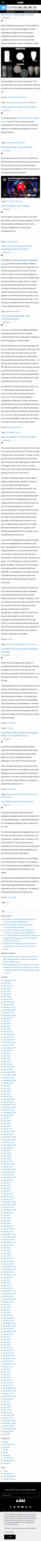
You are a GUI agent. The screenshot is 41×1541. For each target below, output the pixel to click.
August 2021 (8, 1050)
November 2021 (9, 1042)
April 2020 (7, 1094)
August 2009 (8, 1431)
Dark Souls (10, 102)
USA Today (11, 897)
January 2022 (8, 1037)
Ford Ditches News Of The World (17, 801)
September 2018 (9, 1145)
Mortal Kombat (16, 201)
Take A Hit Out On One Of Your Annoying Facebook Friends (16, 247)
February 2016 (9, 1229)
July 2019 (6, 1118)
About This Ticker (10, 12)
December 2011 (9, 1356)
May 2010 (7, 1407)
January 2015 (8, 1264)
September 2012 (9, 1331)
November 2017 (9, 1172)
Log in (5, 1471)
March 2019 (7, 1129)
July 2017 (6, 1183)
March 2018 (7, 1161)
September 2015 (9, 1242)
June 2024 (7, 983)
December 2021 (9, 1040)
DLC (7, 201)
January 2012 (8, 1353)
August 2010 (8, 1399)
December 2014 (9, 1266)
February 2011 (9, 1383)
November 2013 (9, 1293)
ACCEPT (10, 1537)
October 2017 (8, 1175)
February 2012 (9, 1350)
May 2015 (7, 1253)
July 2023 (6, 988)
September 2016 (9, 1210)
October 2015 (8, 1239)
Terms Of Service (12, 1524)
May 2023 (7, 994)
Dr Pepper (17, 644)
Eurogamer (11, 723)
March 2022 (7, 1031)
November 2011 (9, 1358)
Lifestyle (6, 1447)
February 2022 (9, 1034)
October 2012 (8, 1329)
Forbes (10, 639)
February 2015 (9, 1261)
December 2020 (9, 1072)
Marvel (22, 143)
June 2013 (7, 1307)
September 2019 (9, 1113)
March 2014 (7, 1288)
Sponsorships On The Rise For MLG (18, 437)
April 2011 (7, 1377)
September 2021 (9, 1048)
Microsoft (33, 794)
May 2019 (7, 1123)
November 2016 (9, 1204)
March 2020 (7, 1096)
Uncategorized (9, 1460)
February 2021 (9, 1067)
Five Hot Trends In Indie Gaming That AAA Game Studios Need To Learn (21, 970)
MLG (23, 644)
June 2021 (7, 1056)
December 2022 (9, 1007)
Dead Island (10, 794)
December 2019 (9, 1104)
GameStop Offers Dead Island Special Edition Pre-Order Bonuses (19, 734)
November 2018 (9, 1140)
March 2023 (7, 999)
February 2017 (9, 1196)
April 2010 (7, 1410)
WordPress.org (9, 1479)
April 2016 (7, 1223)
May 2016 (7, 1221)
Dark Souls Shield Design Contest (17, 14)
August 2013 (8, 1302)
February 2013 (9, 1318)
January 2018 (8, 1167)
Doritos (9, 644)
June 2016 (7, 1218)
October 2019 (8, 1110)
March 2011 (7, 1380)
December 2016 (9, 1202)
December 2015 (9, 1234)
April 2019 (7, 1126)
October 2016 (8, 1207)
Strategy (6, 1455)
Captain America (12, 143)
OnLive (17, 432)
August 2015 (8, 1245)
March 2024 (7, 986)
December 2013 (9, 1291)
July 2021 (6, 1053)
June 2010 (7, 1404)
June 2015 (7, 1250)
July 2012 (6, 1337)
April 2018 (7, 1158)
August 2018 (8, 1148)
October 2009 (8, 1426)
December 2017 (9, 1169)
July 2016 (6, 1215)
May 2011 (7, 1374)
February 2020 (9, 1099)
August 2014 (8, 1277)
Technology (8, 1458)
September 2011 (9, 1364)
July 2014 (6, 1280)
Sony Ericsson (31, 644)
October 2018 (8, 1142)
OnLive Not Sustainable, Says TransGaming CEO (15, 317)
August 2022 (8, 1018)
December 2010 (9, 1388)
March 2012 (7, 1348)
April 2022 (7, 1029)
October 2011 (8, 1361)
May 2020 (7, 1091)
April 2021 (7, 1061)
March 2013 (7, 1315)
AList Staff (6, 18)
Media (5, 1450)
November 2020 (9, 1075)
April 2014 (7, 1285)
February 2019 (9, 1131)
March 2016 (7, 1226)
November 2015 (9, 1237)
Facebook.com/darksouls (17, 97)
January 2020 (8, 1102)
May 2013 (7, 1310)
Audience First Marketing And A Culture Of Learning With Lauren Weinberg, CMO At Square (19, 946)
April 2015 (7, 1256)
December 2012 (9, 1323)
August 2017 (8, 1180)
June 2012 (7, 1339)
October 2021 (8, 1045)
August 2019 (8, 1115)
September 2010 (9, 1396)
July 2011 (6, 1369)
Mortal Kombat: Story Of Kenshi (17, 147)
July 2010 (6, 1401)
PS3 (7, 728)
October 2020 (8, 1077)
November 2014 (9, 1269)
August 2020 (8, 1083)
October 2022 (8, 1013)
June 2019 (7, 1121)
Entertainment (9, 1444)
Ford (7, 902)
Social (5, 1452)
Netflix (11, 432)
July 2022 (6, 1021)
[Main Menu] (3, 2)
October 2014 (8, 1272)
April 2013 (7, 1312)
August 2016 (8, 1212)
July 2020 (6, 1085)
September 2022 (9, 1015)
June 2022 (7, 1023)
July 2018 (6, 1150)
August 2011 (8, 1366)
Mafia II (17, 311)
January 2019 (8, 1134)
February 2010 (9, 1415)
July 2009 (6, 1434)
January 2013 (8, 1321)
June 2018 (7, 1153)
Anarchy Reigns (12, 241)
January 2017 (8, 1199)
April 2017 (7, 1191)
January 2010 (8, 1418)
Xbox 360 (8, 797)
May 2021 (7, 1058)
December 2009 (9, 1420)
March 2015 (7, 1258)
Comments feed (9, 1476)
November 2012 (9, 1326)
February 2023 (9, 1002)
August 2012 (8, 1334)
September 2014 (9, 1275)
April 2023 (7, 996)
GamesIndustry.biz (14, 427)
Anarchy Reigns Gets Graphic (15, 205)
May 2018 (7, 1156)
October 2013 (8, 1296)
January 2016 (8, 1231)
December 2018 (9, 1137)
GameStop (11, 789)
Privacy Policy (31, 1516)
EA (7, 432)
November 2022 (9, 1010)
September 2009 (9, 1428)
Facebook (19, 102)
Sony (11, 728)
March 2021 (7, 1064)
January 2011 (8, 1385)
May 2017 (7, 1188)
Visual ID (6, 1463)
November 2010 (9, 1391)
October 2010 (8, 1393)
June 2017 (7, 1185)
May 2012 (7, 1342)
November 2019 (9, 1107)
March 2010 (7, 1412)
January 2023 (8, 1004)
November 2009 (9, 1423)
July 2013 (6, 1304)
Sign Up (30, 2)
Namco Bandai (29, 102)
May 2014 (7, 1283)
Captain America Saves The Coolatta (19, 107)
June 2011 (7, 1372)
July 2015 (6, 1248)
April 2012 (7, 1345)
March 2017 (7, 1194)
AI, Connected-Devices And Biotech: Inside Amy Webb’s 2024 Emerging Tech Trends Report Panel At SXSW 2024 (21, 938)
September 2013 (9, 1299)
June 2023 (7, 991)
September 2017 (9, 1177)
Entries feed (8, 1473)
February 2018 (9, 1164)
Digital (5, 1442)
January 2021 (8, 1069)
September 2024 (9, 980)
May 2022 (7, 1026)
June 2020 (7, 1088)
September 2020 (9, 1080)
